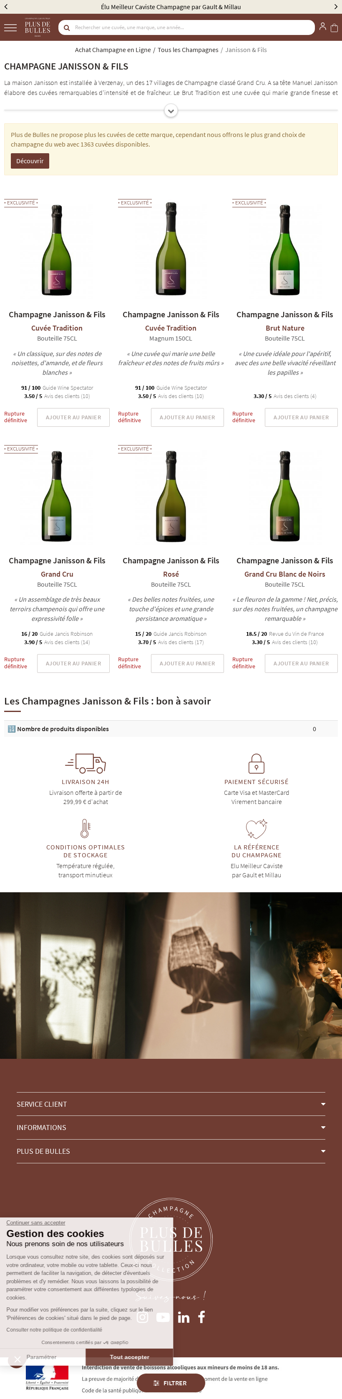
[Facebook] (201, 1315)
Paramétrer (52, 1357)
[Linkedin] (184, 1315)
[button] (171, 1104)
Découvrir (30, 161)
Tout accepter (139, 1357)
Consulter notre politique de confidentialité (65, 1330)
